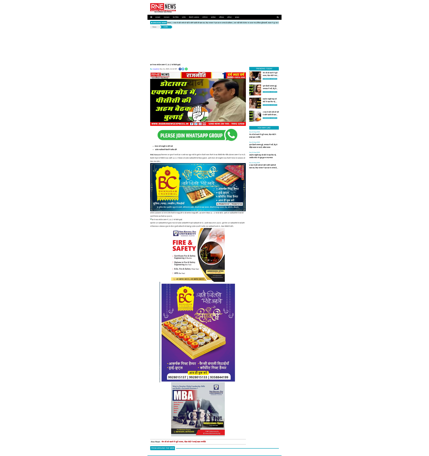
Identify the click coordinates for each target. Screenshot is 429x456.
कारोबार (213, 17)
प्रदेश (184, 17)
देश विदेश (176, 17)
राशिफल (221, 17)
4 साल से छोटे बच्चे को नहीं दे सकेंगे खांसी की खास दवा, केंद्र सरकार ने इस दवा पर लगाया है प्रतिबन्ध (263, 167)
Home (157, 17)
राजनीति (165, 27)
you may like (264, 128)
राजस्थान (166, 17)
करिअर (229, 17)
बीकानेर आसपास (194, 17)
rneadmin (156, 69)
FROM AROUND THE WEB (162, 448)
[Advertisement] (214, 45)
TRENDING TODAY (264, 69)
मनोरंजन (205, 17)
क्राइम (237, 17)
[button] (151, 17)
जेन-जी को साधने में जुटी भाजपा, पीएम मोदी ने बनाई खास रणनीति (184, 442)
